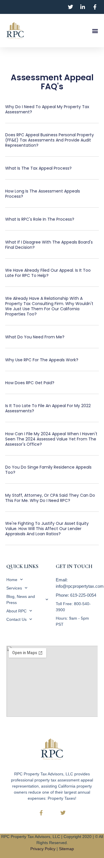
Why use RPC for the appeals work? (41, 360)
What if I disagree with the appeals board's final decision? (49, 244)
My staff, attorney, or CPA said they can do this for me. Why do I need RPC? (50, 497)
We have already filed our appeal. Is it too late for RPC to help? (48, 272)
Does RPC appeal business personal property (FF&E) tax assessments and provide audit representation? (49, 140)
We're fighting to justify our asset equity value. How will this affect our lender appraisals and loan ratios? (47, 528)
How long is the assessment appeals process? (42, 193)
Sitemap (66, 848)
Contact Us (16, 619)
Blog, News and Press (20, 599)
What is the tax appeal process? (38, 168)
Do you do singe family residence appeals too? (48, 469)
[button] (95, 30)
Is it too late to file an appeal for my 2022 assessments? (48, 408)
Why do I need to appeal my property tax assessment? (47, 109)
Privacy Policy (42, 848)
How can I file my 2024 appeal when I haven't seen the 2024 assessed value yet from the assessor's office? (51, 439)
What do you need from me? (34, 337)
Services (14, 588)
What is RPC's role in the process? (39, 219)
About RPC (16, 611)
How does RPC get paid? (29, 383)
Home (11, 579)
